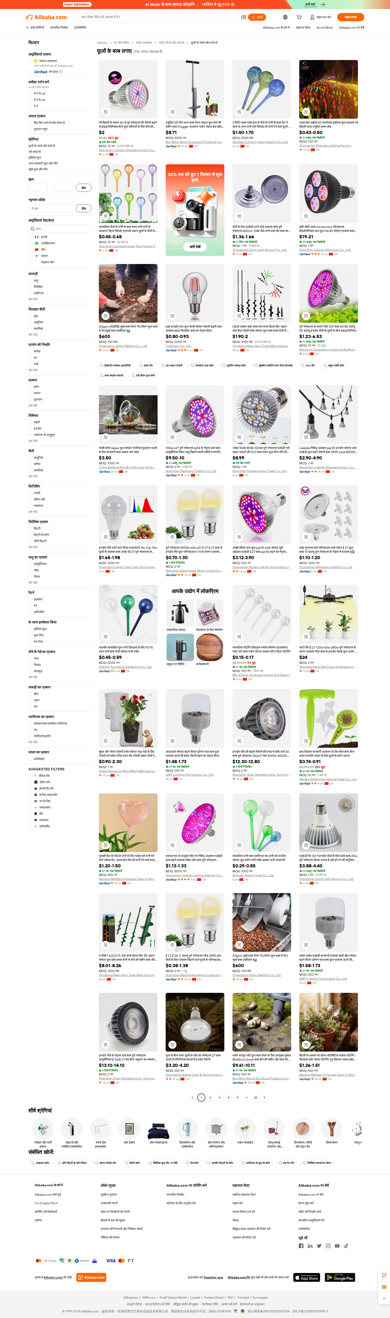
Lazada (195, 1297)
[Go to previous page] (192, 1097)
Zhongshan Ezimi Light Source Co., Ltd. (259, 250)
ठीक (83, 188)
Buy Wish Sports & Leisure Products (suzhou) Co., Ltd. (195, 142)
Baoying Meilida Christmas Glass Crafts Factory (128, 879)
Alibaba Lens (53, 1277)
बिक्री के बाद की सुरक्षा (113, 1220)
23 (255, 1097)
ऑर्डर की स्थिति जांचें (309, 1212)
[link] (384, 1275)
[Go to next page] (264, 1097)
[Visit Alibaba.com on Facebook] (301, 1246)
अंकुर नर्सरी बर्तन (336, 365)
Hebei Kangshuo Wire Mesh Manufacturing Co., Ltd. (128, 771)
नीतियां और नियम (110, 1237)
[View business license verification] (236, 1311)
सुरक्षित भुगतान (109, 1194)
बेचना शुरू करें (306, 1203)
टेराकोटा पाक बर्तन (204, 365)
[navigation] (60, 570)
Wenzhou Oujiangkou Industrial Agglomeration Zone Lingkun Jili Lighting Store (328, 349)
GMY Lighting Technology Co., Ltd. (190, 774)
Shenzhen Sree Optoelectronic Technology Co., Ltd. (261, 774)
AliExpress (130, 1297)
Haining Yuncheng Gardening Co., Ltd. (125, 667)
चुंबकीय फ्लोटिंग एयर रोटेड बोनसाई (275, 365)
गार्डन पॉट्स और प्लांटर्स (171, 42)
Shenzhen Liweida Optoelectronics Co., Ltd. (328, 467)
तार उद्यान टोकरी (174, 365)
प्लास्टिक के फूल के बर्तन (258, 1163)
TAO (230, 1297)
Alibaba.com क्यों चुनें (48, 1194)
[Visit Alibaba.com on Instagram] (328, 1246)
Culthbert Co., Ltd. (178, 346)
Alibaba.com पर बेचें (310, 1194)
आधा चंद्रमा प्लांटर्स (113, 375)
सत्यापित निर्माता (175, 1194)
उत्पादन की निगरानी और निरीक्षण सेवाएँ (121, 1229)
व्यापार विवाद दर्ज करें (243, 1212)
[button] (243, 17)
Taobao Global (213, 1297)
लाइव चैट (237, 1203)
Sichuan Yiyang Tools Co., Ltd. (253, 875)
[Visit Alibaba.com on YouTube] (337, 1246)
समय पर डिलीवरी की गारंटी (115, 1212)
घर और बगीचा (121, 42)
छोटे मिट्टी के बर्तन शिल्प (74, 1163)
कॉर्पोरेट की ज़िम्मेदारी (46, 1212)
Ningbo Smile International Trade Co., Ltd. (328, 779)
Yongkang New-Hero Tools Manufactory (260, 346)
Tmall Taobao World (172, 1297)
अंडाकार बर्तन (42, 1163)
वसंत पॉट (148, 365)
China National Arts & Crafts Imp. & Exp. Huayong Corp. (128, 467)
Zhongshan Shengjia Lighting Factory (325, 145)
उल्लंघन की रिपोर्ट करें (244, 1237)
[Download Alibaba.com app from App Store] (306, 1277)
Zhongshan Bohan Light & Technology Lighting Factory (261, 567)
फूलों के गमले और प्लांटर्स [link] (204, 42)
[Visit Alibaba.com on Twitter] (319, 1246)
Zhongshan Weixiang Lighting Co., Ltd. (326, 567)
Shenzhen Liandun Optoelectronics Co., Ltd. (128, 150)
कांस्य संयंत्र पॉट (108, 1163)
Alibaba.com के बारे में (49, 1185)
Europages (260, 1297)
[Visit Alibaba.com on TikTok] (346, 1246)
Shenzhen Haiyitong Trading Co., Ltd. (191, 471)
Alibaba (102, 42)
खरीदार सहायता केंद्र (244, 1194)
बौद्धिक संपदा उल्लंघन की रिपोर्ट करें (251, 1229)
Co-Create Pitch (46, 1203)
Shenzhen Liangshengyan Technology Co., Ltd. (128, 246)
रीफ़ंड (235, 1220)
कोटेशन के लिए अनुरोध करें (181, 1203)
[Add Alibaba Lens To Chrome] (91, 1277)
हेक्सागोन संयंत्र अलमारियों (117, 365)
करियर (38, 1220)
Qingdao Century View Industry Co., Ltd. (260, 142)
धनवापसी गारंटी (109, 1203)
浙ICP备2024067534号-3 (310, 1311)
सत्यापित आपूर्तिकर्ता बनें (311, 1220)
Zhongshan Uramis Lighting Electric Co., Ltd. (195, 875)
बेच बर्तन (194, 1163)
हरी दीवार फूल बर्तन (145, 375)
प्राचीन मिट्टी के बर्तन (222, 1163)
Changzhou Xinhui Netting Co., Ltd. (123, 346)
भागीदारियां (304, 1229)
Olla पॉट (310, 365)
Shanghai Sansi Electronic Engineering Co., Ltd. (328, 667)
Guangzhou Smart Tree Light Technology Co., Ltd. (128, 567)
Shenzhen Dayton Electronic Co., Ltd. (325, 250)
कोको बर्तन (134, 1163)
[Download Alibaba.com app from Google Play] (340, 1277)
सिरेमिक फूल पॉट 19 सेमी (165, 1163)
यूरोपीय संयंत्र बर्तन (236, 365)
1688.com (149, 1297)
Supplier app (213, 1277)
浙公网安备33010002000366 (269, 1311)
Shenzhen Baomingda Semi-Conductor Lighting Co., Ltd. (195, 570)
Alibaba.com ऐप (239, 1277)
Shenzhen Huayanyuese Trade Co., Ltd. (259, 471)
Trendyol (243, 1297)
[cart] (300, 18)
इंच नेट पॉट (288, 1163)
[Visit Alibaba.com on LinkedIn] (310, 1246)
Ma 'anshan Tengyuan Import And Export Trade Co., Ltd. (261, 675)
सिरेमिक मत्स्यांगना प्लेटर (319, 1163)
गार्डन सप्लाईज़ (144, 42)
